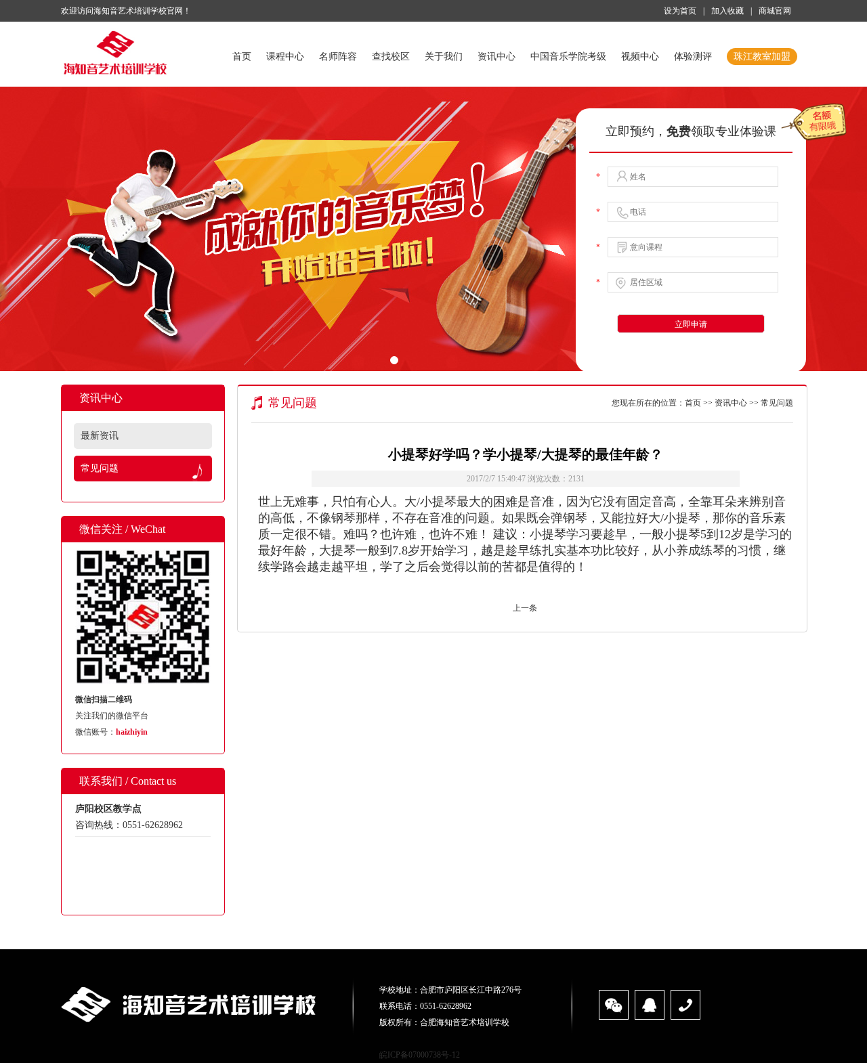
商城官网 (775, 11)
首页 (241, 56)
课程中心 (285, 56)
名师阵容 (338, 56)
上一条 (525, 608)
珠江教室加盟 (762, 56)
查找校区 (391, 56)
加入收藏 (727, 11)
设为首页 (680, 11)
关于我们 (444, 56)
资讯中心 (496, 56)
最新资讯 (100, 436)
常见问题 (100, 468)
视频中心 (640, 56)
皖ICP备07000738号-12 (419, 1055)
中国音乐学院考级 (568, 56)
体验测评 (693, 56)
